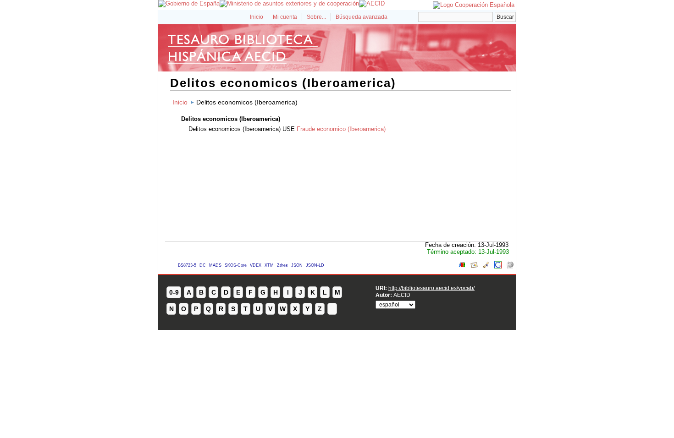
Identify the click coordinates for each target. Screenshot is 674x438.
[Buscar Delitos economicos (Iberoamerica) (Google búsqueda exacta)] (498, 266)
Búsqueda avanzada (361, 17)
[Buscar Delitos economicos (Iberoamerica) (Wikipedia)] (510, 266)
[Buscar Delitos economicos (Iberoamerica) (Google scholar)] (486, 266)
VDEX (255, 265)
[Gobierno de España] (189, 3)
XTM (269, 265)
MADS (215, 265)
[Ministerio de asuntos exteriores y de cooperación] (289, 3)
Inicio (256, 17)
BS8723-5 (187, 265)
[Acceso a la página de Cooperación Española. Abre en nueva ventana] (473, 4)
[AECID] (372, 3)
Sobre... (316, 17)
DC (202, 265)
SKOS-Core (236, 265)
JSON (297, 265)
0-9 (174, 292)
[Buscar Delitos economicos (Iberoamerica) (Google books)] (462, 266)
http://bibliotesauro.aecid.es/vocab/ (431, 288)
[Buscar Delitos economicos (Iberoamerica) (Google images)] (474, 266)
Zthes (282, 265)
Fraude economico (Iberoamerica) (341, 129)
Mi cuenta (285, 17)
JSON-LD (315, 265)
